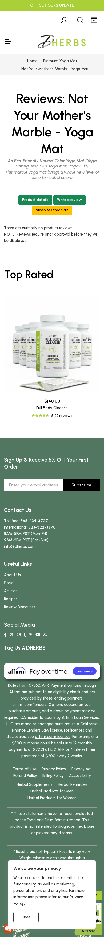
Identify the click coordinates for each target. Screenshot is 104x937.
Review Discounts (19, 606)
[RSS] (45, 634)
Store (9, 582)
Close (26, 917)
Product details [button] (35, 199)
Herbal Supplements (35, 784)
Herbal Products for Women (52, 797)
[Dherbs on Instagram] (19, 634)
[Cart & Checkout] (94, 19)
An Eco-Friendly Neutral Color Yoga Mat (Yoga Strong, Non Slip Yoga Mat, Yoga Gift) (52, 163)
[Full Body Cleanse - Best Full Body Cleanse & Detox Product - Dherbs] (52, 344)
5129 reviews (61, 415)
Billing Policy (53, 775)
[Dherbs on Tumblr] (25, 634)
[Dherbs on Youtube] (37, 634)
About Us (12, 574)
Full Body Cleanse (52, 407)
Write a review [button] (69, 199)
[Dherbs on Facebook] (5, 634)
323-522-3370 (42, 527)
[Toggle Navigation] (7, 41)
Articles (10, 590)
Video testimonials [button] (52, 210)
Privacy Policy (54, 769)
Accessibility (80, 775)
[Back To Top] (89, 15)
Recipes (11, 598)
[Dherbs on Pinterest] (30, 634)
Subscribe (81, 484)
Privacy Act (81, 769)
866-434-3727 (34, 520)
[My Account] (64, 19)
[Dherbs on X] (12, 634)
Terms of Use (25, 769)
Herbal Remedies (72, 784)
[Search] (80, 19)
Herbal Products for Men (52, 791)
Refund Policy (25, 775)
